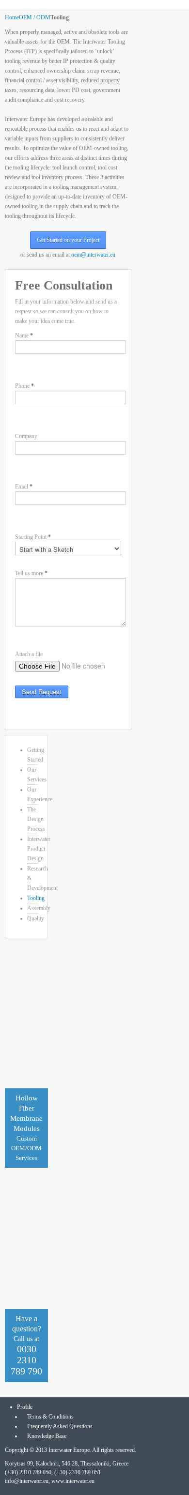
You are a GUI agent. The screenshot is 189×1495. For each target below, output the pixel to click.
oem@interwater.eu (93, 254)
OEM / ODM (34, 17)
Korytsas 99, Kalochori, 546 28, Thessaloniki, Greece (66, 1463)
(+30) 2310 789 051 (77, 1472)
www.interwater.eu (72, 1481)
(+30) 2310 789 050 (28, 1472)
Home (12, 17)
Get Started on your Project (68, 240)
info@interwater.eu (26, 1481)
